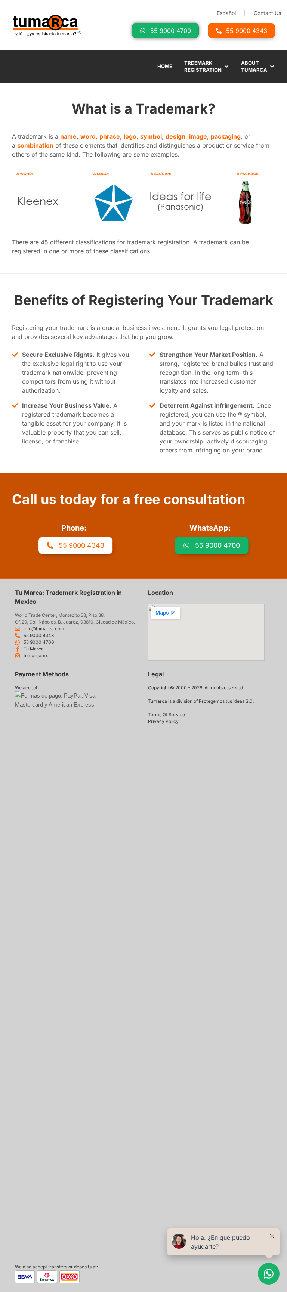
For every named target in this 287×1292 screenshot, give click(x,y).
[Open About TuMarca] (272, 66)
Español (226, 13)
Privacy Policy (163, 721)
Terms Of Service (166, 714)
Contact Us (267, 13)
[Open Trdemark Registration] (226, 66)
